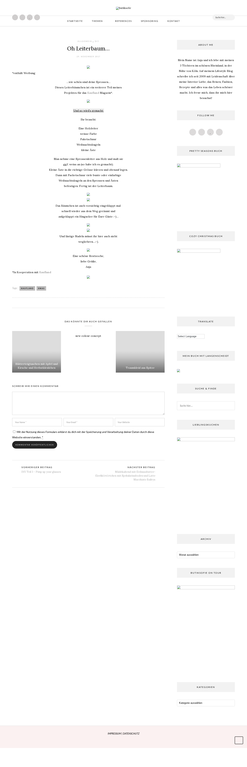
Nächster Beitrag (141, 467)
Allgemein (85, 41)
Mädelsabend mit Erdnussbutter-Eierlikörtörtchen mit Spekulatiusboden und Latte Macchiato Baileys (125, 475)
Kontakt (173, 21)
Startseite (75, 21)
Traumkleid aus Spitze (140, 367)
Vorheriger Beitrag (36, 467)
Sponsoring (149, 21)
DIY (97, 41)
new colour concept (88, 336)
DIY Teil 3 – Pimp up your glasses (41, 472)
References (123, 21)
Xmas (41, 288)
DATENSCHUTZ (131, 733)
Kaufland (93, 93)
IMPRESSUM (115, 733)
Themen (97, 21)
